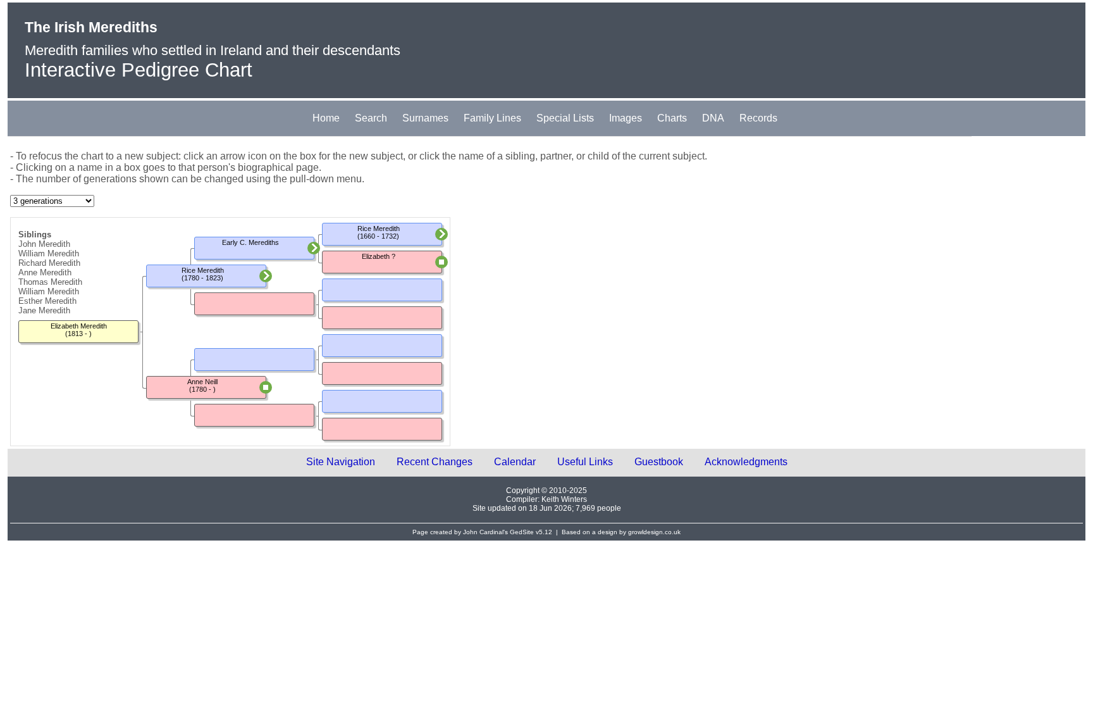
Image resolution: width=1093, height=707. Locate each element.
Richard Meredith (49, 263)
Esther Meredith (47, 301)
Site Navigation (340, 461)
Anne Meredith (44, 272)
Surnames (425, 118)
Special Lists (565, 118)
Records (758, 118)
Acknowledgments (746, 461)
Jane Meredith (44, 310)
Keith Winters (564, 499)
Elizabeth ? (378, 256)
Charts (672, 118)
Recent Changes (434, 461)
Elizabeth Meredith (79, 326)
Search (371, 118)
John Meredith (44, 244)
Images (625, 118)
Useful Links (585, 461)
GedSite (522, 532)
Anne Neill (202, 381)
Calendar (515, 461)
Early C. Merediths (250, 242)
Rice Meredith (203, 270)
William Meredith (48, 253)
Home (326, 118)
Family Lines (492, 118)
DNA (713, 118)
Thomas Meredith (50, 282)
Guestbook (658, 461)
